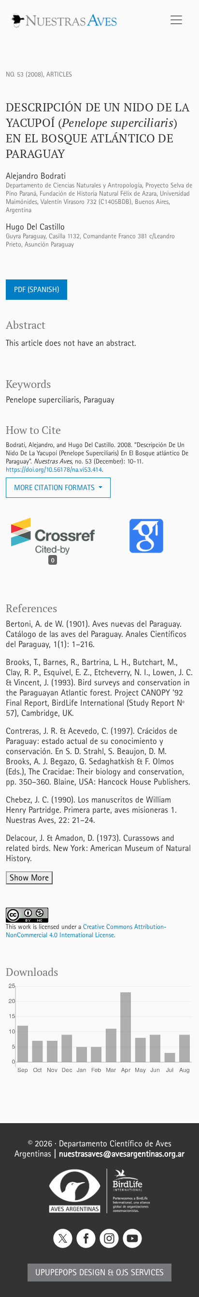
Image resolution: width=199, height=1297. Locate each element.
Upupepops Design (70, 1272)
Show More (29, 878)
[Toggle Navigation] (176, 20)
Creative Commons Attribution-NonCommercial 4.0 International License (86, 931)
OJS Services (140, 1272)
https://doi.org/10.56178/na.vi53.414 (54, 469)
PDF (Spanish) (36, 289)
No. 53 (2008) (24, 74)
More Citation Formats (55, 487)
